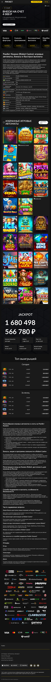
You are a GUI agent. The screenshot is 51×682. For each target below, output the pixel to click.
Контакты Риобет (7, 660)
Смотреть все (43, 122)
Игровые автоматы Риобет (10, 654)
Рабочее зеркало (7, 658)
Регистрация (37, 1)
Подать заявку (9, 24)
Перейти (7, 45)
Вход (46, 1)
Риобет (9, 2)
